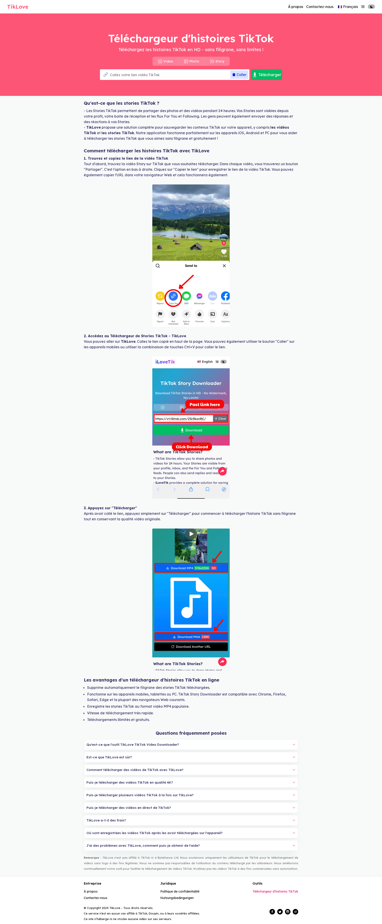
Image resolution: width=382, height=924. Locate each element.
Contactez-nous (319, 6)
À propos (295, 6)
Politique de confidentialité (179, 891)
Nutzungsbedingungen (177, 898)
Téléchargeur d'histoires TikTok (275, 891)
